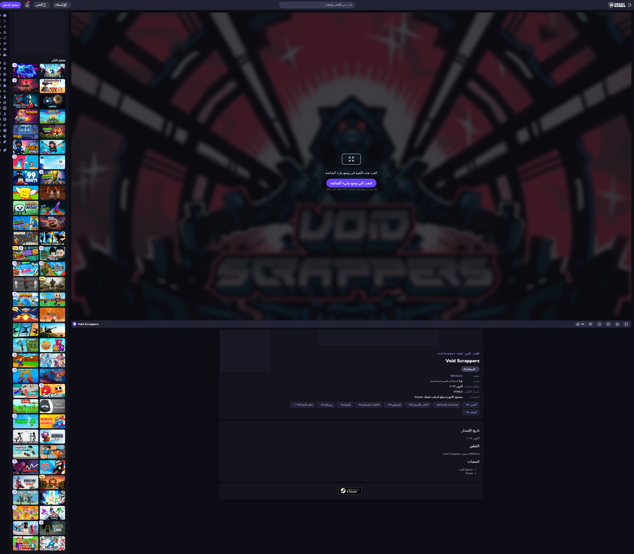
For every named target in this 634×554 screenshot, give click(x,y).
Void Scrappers (446, 353)
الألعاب (476, 353)
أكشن (468, 353)
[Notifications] (27, 5)
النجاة (460, 353)
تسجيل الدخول (10, 5)
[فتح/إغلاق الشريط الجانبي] (629, 5)
